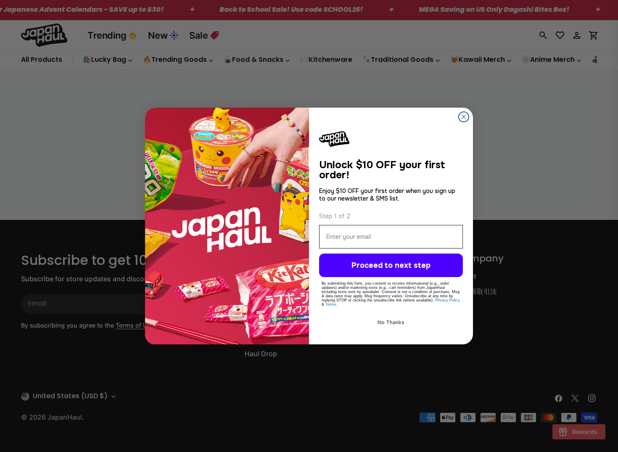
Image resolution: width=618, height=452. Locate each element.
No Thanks (391, 322)
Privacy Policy (447, 300)
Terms (330, 304)
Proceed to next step (390, 265)
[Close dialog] (464, 117)
